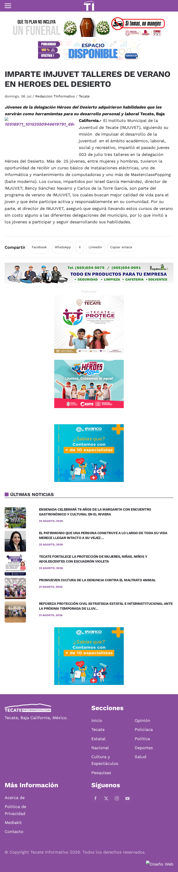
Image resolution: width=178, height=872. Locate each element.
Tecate (84, 96)
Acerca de (15, 797)
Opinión (142, 720)
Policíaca (144, 729)
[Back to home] (89, 6)
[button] (8, 6)
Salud (140, 756)
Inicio (96, 720)
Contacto (14, 831)
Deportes (144, 747)
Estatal (98, 738)
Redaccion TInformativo (55, 96)
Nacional (100, 747)
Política (142, 738)
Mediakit (13, 822)
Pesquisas (101, 772)
